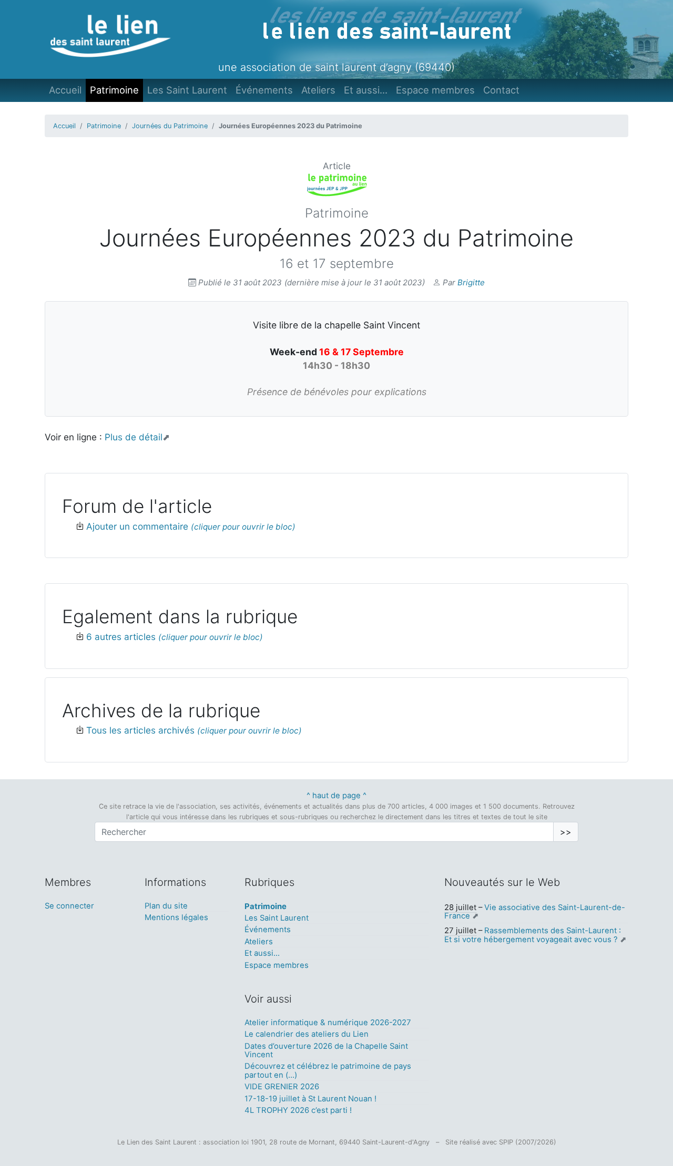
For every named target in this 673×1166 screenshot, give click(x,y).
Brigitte (471, 282)
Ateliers (318, 90)
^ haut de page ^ (336, 795)
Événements (264, 90)
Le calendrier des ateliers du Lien (306, 1034)
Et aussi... (366, 90)
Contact (501, 90)
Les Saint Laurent (187, 90)
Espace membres (435, 90)
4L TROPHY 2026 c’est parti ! (298, 1110)
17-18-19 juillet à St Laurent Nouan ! (310, 1098)
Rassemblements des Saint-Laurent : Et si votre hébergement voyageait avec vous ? (532, 935)
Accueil (65, 90)
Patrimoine (114, 90)
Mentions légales (176, 917)
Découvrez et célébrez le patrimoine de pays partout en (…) (327, 1070)
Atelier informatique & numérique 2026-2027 (327, 1022)
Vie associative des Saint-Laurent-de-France (534, 912)
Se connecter (69, 906)
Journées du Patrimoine (170, 126)
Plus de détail (133, 436)
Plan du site (166, 906)
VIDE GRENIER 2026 (281, 1086)
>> (566, 832)
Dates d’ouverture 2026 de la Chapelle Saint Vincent (326, 1050)
